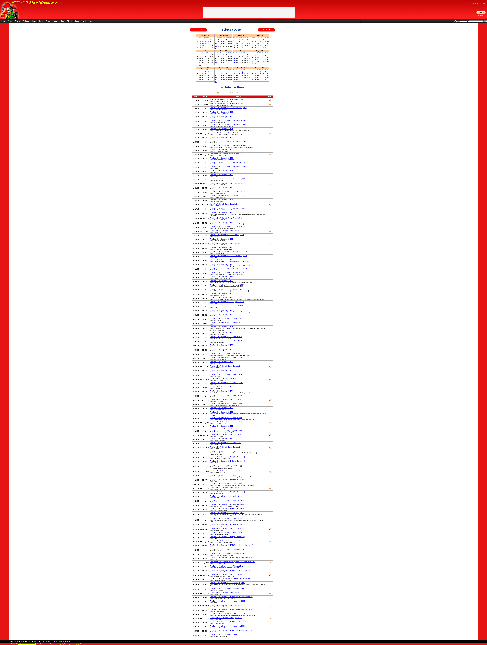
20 (216, 61)
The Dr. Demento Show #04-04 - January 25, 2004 (227, 601)
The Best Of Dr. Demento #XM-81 (221, 129)
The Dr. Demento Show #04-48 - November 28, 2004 (228, 145)
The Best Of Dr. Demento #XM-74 (221, 200)
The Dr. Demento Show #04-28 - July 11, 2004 (226, 341)
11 (197, 43)
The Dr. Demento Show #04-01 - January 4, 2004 (227, 634)
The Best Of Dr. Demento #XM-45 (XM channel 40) (227, 492)
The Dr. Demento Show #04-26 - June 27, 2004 (226, 358)
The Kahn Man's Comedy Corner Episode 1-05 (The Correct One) (232, 562)
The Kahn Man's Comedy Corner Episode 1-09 (226, 471)
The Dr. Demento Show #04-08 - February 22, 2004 (227, 553)
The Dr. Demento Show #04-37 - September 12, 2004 (228, 268)
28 (205, 47)
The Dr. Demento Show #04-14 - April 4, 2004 (225, 496)
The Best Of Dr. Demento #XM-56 (221, 370)
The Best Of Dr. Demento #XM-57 (221, 362)
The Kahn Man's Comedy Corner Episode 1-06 (226, 541)
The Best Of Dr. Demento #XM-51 (221, 426)
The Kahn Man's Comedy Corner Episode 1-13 (226, 399)
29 (216, 48)
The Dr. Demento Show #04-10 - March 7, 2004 (226, 532)
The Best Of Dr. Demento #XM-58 (221, 349)
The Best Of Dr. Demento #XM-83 (221, 112)
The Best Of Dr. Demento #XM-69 (221, 260)
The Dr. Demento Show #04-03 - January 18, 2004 (227, 613)
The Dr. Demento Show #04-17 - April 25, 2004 (226, 465)
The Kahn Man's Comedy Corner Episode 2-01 (226, 243)
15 (216, 44)
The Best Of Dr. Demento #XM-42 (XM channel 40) (227, 524)
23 (197, 63)
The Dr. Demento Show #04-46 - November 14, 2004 (228, 166)
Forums (17, 21)
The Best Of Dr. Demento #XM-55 (221, 387)
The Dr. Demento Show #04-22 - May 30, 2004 (226, 404)
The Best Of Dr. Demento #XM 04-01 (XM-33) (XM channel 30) (231, 630)
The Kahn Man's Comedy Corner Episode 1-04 (226, 574)
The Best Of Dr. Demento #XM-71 (221, 239)
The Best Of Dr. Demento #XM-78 (221, 158)
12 (200, 43)
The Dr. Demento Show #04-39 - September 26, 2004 (228, 251)
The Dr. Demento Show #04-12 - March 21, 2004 (227, 513)
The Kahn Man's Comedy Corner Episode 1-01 (226, 618)
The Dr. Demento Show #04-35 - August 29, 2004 (227, 285)
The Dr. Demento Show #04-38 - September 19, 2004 (228, 256)
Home (3, 21)
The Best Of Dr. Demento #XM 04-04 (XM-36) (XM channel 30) (231, 597)
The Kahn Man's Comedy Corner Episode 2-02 (226, 231)
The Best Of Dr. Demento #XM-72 (221, 222)
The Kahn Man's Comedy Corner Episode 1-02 (226, 605)
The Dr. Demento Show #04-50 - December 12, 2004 (228, 124)
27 (216, 63)
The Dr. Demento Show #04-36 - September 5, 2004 (228, 272)
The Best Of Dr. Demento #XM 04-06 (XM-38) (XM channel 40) (231, 570)
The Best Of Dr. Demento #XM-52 (221, 412)
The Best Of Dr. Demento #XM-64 (221, 297)
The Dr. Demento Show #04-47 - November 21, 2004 (228, 162)
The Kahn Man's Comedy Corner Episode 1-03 (226, 593)
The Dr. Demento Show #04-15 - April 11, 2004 (226, 483)
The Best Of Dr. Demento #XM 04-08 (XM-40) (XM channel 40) (231, 545)
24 (216, 80)
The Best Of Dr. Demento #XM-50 (221, 439)
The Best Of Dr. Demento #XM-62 (221, 314)
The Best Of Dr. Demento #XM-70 (221, 247)
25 (197, 47)
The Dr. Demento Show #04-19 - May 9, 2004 (225, 443)
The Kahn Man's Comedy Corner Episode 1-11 (226, 434)
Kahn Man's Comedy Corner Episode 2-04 (224, 204)
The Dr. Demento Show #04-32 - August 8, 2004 (226, 306)
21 (205, 45)
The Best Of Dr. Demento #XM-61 (221, 327)
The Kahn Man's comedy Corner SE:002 (224, 133)
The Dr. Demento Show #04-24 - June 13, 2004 (226, 383)
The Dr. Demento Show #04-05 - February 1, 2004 (227, 588)
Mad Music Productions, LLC (27, 644)
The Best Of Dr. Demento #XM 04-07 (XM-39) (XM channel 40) (231, 558)
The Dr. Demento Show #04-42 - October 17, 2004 (227, 208)
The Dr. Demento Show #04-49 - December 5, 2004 (228, 141)
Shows (33, 21)
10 (242, 41)
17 (216, 78)
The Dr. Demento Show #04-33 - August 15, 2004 (227, 302)
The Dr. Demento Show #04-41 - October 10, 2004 (227, 226)
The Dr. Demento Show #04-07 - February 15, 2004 (227, 566)
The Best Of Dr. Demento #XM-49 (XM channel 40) (227, 457)
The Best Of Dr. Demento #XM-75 (221, 187)
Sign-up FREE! (475, 3)
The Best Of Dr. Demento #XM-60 (221, 332)
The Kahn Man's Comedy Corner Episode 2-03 (226, 218)
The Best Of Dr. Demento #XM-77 (221, 170)
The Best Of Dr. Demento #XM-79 (221, 150)
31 (216, 82)
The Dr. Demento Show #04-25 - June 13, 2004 (226, 374)
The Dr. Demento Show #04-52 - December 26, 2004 (228, 108)
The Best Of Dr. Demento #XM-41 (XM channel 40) (227, 537)
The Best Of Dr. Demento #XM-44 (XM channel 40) (227, 504)
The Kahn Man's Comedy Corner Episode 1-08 (226, 488)
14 (205, 43)
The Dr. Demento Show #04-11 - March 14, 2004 (226, 518)
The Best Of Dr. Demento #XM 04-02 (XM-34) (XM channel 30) (231, 622)
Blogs (77, 21)
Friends (69, 21)
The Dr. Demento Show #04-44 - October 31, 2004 (227, 191)
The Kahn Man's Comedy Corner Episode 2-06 (226, 154)
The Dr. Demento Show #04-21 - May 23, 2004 (226, 418)
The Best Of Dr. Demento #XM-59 (221, 345)
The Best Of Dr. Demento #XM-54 (221, 391)
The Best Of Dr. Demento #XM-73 (221, 212)
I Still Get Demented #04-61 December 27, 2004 (226, 104)
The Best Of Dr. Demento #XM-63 (221, 310)
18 (197, 45)
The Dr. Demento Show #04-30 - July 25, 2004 (226, 323)
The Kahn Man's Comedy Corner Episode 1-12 (226, 422)
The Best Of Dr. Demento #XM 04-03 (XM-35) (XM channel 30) (231, 609)
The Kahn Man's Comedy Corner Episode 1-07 (226, 528)
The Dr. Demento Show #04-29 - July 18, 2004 (226, 337)
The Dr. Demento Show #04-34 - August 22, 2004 (227, 289)
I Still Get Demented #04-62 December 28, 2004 (226, 99)
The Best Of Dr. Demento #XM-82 (221, 116)
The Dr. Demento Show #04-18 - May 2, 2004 (225, 451)
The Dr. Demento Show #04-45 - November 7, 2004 (228, 179)
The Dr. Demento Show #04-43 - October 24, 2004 (227, 196)
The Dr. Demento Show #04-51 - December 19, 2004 (228, 120)
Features (26, 21)
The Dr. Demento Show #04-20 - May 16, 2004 (226, 430)
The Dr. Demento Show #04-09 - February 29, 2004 (227, 549)
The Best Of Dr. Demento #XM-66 (221, 281)
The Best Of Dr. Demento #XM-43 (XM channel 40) (227, 509)
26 (200, 47)
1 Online (480, 15)
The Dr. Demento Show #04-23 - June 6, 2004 (226, 395)
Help (90, 21)
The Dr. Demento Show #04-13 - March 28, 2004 (227, 500)
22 (216, 46)
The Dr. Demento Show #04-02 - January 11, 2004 (227, 626)
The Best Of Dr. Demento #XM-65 (221, 293)
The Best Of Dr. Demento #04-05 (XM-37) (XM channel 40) (230, 578)
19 (200, 45)
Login (483, 3)
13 (216, 59)
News (10, 21)
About (62, 21)
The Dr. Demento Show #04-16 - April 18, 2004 (226, 475)
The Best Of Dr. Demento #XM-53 (221, 408)
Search (83, 21)
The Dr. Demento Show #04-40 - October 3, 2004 (227, 235)
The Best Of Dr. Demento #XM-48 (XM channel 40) (227, 461)
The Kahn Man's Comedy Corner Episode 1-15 (226, 366)
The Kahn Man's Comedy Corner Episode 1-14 (226, 378)
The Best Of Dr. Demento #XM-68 (221, 264)
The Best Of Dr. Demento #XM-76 (221, 175)
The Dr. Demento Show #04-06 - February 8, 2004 (227, 583)
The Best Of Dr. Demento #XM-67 (221, 277)
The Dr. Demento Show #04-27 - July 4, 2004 (225, 353)
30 (197, 65)
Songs (41, 21)
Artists (48, 21)
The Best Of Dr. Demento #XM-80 (221, 137)
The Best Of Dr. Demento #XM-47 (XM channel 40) (227, 479)
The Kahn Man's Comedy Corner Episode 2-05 (226, 183)
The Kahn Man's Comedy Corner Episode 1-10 (226, 447)
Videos (55, 21)
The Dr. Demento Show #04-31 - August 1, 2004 (226, 318)
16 (197, 61)
